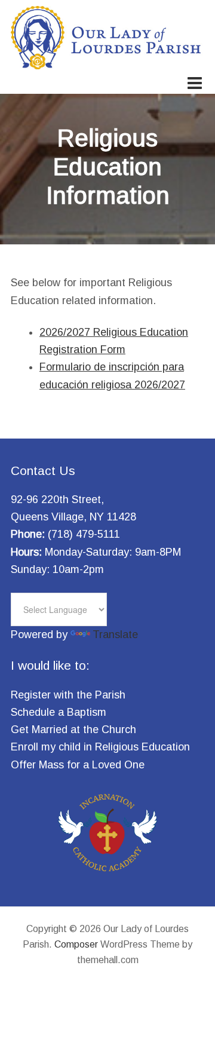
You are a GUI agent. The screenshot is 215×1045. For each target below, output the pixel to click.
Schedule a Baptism (58, 712)
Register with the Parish (68, 695)
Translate (115, 635)
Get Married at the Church (73, 730)
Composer (76, 944)
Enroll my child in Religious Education (100, 747)
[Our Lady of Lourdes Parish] (107, 61)
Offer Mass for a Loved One (78, 765)
